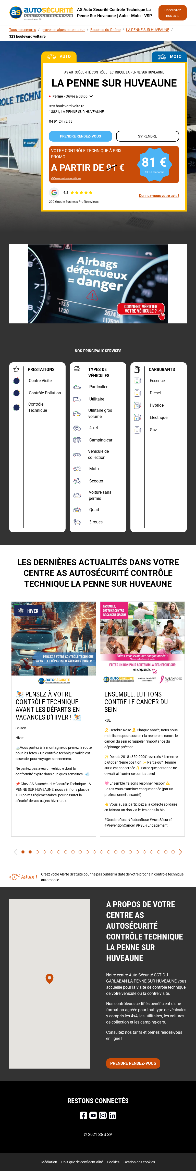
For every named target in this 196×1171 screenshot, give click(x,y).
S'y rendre (147, 136)
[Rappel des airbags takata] (98, 283)
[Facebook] (83, 1115)
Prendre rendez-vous (80, 136)
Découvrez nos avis (172, 13)
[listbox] (98, 719)
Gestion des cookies (139, 1162)
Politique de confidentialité (82, 1162)
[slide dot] (22, 851)
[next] (180, 852)
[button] (71, 96)
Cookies (113, 1162)
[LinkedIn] (112, 1115)
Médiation (49, 1162)
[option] (53, 719)
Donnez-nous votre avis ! (159, 196)
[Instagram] (103, 1115)
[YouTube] (93, 1115)
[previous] (15, 852)
